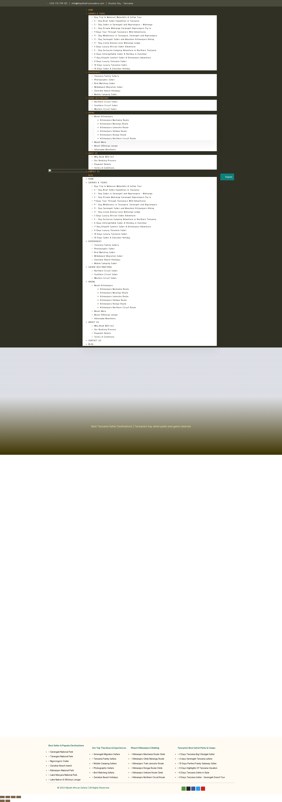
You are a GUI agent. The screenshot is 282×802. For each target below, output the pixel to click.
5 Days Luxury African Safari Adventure (115, 46)
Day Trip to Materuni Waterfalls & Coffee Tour (118, 17)
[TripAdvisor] (224, 3)
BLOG (90, 175)
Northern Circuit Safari (106, 102)
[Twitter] (198, 789)
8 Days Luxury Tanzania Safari (110, 61)
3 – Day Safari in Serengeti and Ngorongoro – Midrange (123, 24)
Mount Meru (100, 142)
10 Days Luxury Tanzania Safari (110, 65)
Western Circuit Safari (105, 109)
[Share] (7, 797)
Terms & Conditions (104, 168)
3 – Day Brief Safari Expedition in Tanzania (117, 21)
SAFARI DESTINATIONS (98, 98)
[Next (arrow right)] (7, 801)
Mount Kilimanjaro (103, 116)
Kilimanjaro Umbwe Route (113, 131)
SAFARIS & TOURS (96, 13)
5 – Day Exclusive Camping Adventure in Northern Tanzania (125, 50)
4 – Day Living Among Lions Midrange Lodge (117, 43)
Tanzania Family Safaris (106, 76)
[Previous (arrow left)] (2, 801)
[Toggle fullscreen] (13, 797)
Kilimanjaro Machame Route (114, 120)
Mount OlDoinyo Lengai (106, 146)
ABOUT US (93, 153)
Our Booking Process (105, 160)
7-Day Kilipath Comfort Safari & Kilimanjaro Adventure (122, 57)
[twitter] (227, 3)
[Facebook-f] (193, 789)
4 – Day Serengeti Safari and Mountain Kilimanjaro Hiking (124, 39)
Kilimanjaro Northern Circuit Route (118, 138)
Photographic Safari (104, 79)
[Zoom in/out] (18, 797)
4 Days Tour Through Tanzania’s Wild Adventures (120, 32)
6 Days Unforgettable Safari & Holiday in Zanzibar (120, 54)
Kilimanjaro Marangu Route (114, 124)
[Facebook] (217, 3)
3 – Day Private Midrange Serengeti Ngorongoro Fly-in (122, 28)
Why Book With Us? (104, 157)
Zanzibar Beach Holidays (107, 90)
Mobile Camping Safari (105, 94)
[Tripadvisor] (184, 789)
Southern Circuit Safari (106, 105)
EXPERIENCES (94, 72)
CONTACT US (94, 171)
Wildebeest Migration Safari (108, 87)
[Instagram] (221, 3)
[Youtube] (203, 789)
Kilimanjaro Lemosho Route (114, 127)
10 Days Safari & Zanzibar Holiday (112, 68)
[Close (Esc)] (2, 797)
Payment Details (102, 164)
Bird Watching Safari (104, 83)
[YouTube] (231, 3)
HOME (90, 10)
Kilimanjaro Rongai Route (113, 135)
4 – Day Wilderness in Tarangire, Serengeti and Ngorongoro (125, 35)
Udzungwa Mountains (105, 149)
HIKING (91, 113)
